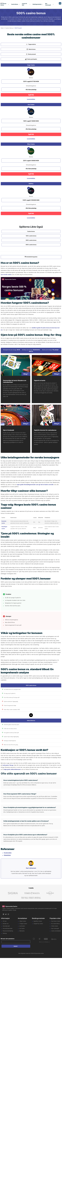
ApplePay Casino (38, 921)
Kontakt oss (5, 923)
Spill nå (31, 95)
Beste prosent (32, 54)
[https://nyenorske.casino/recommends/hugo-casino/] (31, 72)
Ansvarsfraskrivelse (7, 928)
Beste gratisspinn (32, 59)
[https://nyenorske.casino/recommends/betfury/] (31, 191)
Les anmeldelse (31, 99)
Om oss (4, 921)
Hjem (2, 28)
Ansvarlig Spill (6, 926)
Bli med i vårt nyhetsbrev (7, 938)
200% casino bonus (31, 240)
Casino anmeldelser (56, 930)
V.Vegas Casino (23, 923)
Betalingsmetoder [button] (37, 4)
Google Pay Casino (38, 923)
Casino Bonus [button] (14, 4)
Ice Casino (22, 928)
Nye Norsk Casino (55, 921)
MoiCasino (21, 930)
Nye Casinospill (55, 928)
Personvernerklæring (8, 930)
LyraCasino (22, 926)
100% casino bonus (31, 236)
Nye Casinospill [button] (48, 4)
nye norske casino (6, 274)
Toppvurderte (32, 44)
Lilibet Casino (22, 921)
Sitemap (5, 933)
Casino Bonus (9, 28)
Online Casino (54, 926)
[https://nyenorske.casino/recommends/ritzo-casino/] (31, 151)
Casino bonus (31, 231)
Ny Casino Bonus (55, 923)
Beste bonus (32, 49)
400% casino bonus (31, 244)
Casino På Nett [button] (24, 4)
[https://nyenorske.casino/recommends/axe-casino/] (31, 111)
